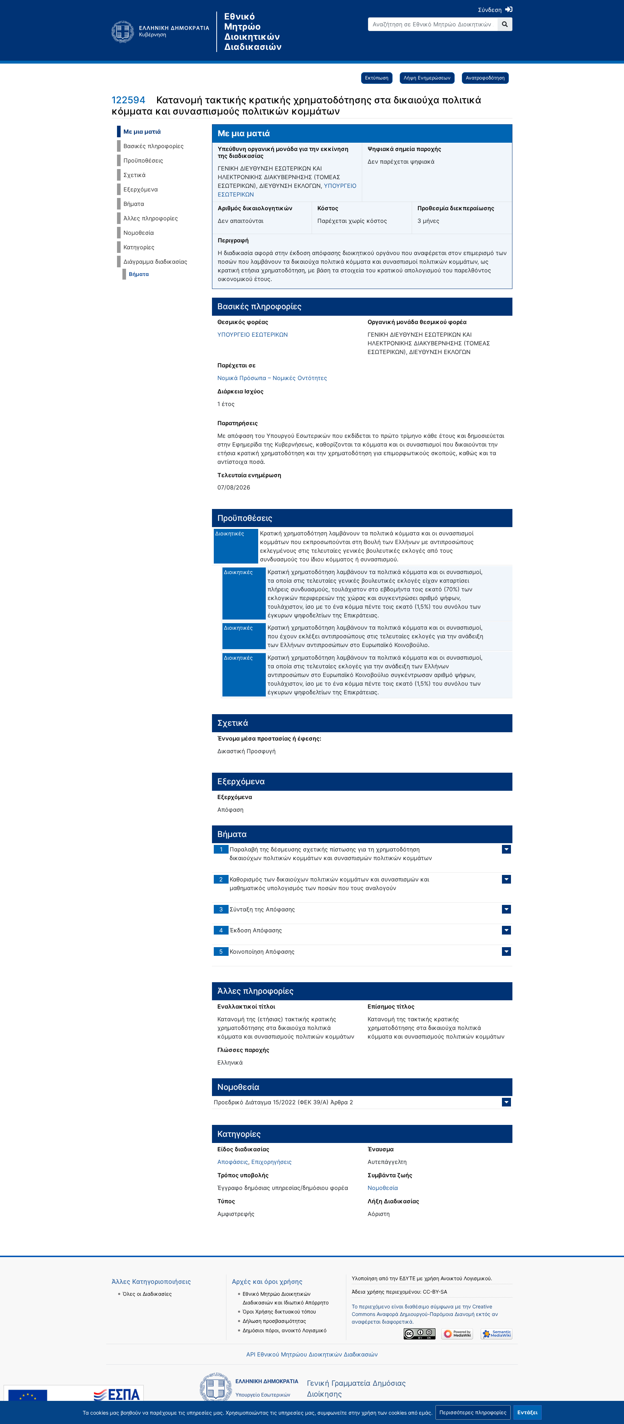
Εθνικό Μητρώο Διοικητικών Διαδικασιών (253, 32)
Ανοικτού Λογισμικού (466, 1278)
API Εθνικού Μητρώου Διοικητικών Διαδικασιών (312, 1354)
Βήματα (134, 203)
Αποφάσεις (232, 1161)
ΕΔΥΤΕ (407, 1278)
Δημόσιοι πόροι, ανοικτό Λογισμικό (284, 1330)
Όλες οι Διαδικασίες (147, 1294)
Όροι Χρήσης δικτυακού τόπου (279, 1311)
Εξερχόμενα (141, 189)
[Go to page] (505, 24)
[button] (473, 1412)
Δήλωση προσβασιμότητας (274, 1321)
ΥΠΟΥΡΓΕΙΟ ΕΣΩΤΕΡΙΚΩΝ (252, 334)
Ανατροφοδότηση (485, 78)
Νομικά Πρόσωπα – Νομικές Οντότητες (272, 377)
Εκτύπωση (377, 78)
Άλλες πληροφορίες (151, 218)
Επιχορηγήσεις (271, 1161)
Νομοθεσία (139, 232)
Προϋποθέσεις (143, 160)
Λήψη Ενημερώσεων (427, 78)
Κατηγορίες (139, 247)
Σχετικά (135, 174)
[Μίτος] (164, 32)
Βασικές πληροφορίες (154, 146)
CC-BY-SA (435, 1292)
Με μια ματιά (142, 131)
